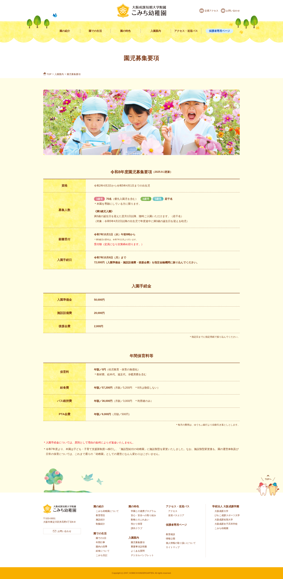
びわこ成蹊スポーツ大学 (227, 515)
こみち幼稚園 (221, 528)
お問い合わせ (233, 10)
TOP (49, 74)
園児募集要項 (138, 542)
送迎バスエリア (176, 515)
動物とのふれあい (140, 519)
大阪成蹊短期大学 (224, 519)
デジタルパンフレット (142, 555)
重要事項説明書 (139, 546)
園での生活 (95, 30)
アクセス (172, 511)
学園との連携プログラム (143, 511)
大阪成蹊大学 (221, 511)
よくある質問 (138, 551)
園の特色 (125, 30)
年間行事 (100, 542)
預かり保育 (136, 524)
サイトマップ (173, 547)
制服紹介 (100, 524)
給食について (103, 551)
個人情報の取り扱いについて (181, 543)
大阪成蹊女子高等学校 (226, 524)
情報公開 (170, 538)
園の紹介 (65, 30)
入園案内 (156, 30)
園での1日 (101, 538)
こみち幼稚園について (107, 511)
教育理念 (100, 515)
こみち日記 (101, 555)
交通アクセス (211, 10)
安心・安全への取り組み (143, 515)
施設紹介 (100, 519)
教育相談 (170, 534)
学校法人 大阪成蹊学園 (225, 506)
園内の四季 (101, 546)
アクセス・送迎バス (186, 30)
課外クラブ (136, 528)
